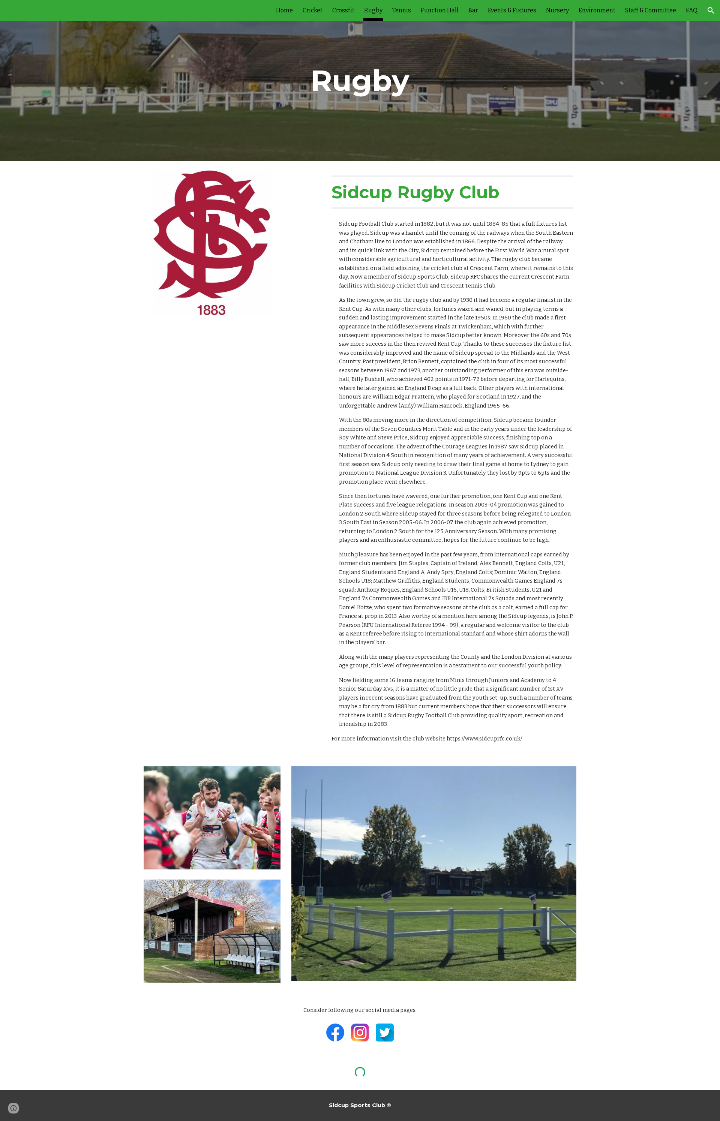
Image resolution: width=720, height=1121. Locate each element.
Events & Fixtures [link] (512, 10)
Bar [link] (473, 10)
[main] (360, 80)
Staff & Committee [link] (650, 10)
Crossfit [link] (343, 10)
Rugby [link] (373, 10)
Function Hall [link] (440, 10)
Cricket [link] (312, 10)
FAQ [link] (692, 10)
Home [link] (284, 10)
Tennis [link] (401, 10)
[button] (711, 10)
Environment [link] (597, 10)
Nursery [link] (557, 10)
